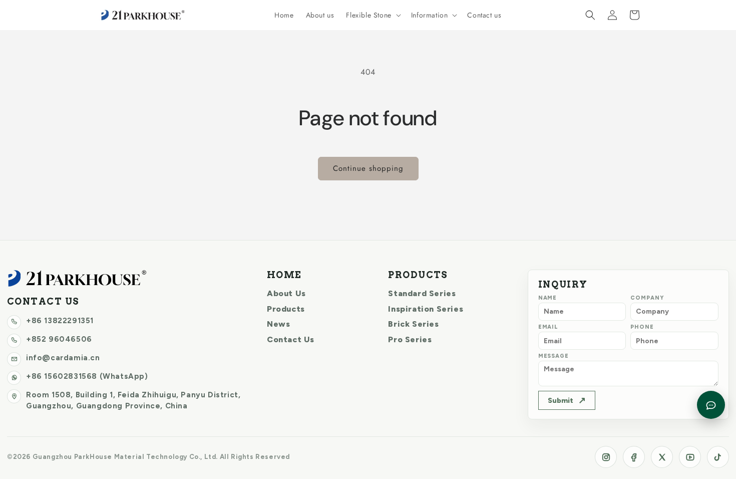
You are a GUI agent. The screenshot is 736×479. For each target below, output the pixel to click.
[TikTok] (718, 457)
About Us (286, 293)
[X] (662, 457)
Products (286, 309)
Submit (567, 400)
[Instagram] (606, 457)
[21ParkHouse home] (77, 279)
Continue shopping (368, 168)
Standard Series (422, 293)
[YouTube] (690, 457)
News (278, 324)
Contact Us (290, 339)
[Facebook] (634, 457)
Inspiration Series (425, 309)
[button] (372, 15)
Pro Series (410, 339)
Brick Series (413, 324)
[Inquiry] (711, 405)
